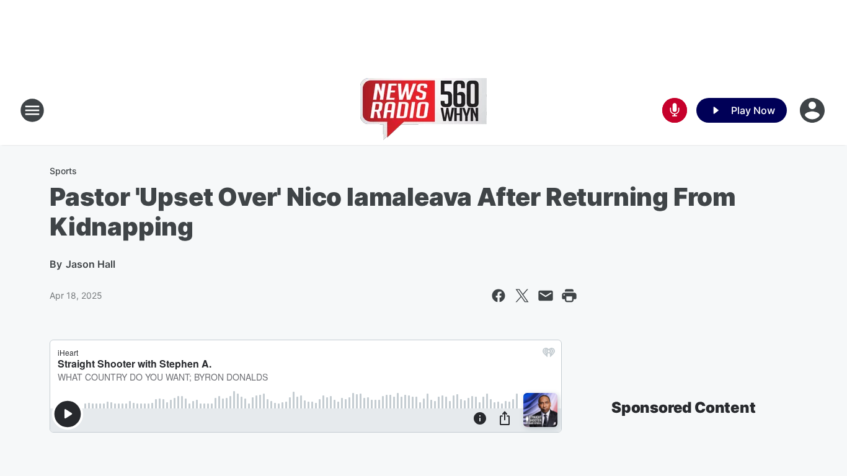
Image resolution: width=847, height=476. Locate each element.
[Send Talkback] (674, 110)
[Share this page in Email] (545, 295)
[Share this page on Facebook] (498, 295)
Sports (63, 170)
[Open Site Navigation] (32, 110)
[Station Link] (423, 110)
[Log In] (813, 110)
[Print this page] (569, 295)
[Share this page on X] (522, 295)
